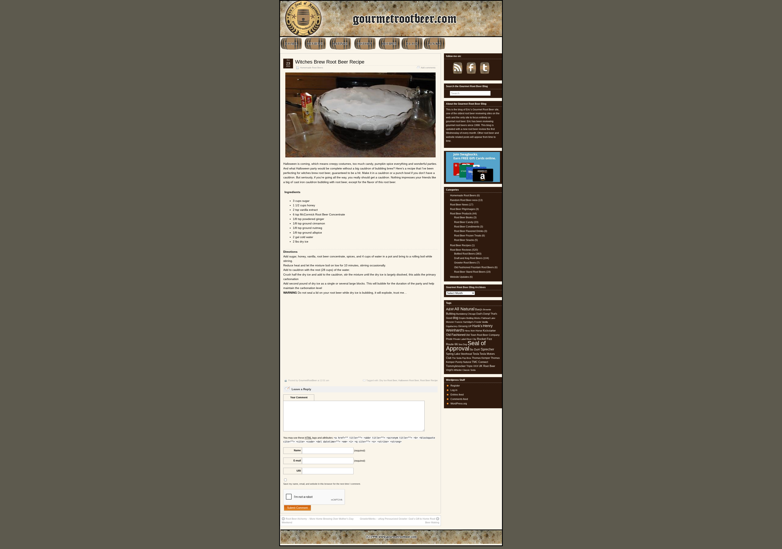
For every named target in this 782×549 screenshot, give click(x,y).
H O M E (291, 43)
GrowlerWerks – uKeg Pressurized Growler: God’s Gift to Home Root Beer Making (399, 520)
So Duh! (475, 349)
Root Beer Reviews (460, 249)
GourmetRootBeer (308, 380)
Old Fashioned (455, 334)
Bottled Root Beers (464, 253)
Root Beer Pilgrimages (462, 209)
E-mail (297, 460)
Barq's (478, 309)
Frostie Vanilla (481, 322)
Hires (467, 330)
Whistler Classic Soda (465, 370)
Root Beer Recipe (429, 380)
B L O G (412, 43)
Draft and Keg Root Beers (468, 258)
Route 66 (452, 344)
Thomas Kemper (481, 358)
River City (471, 339)
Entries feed (457, 394)
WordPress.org (458, 403)
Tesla (476, 353)
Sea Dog (462, 344)
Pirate (449, 339)
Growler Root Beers (465, 262)
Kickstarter (489, 330)
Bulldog (451, 313)
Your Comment (299, 397)
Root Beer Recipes (460, 245)
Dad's (479, 313)
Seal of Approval (466, 346)
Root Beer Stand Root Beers (469, 271)
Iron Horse (476, 330)
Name (297, 450)
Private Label (459, 339)
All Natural (464, 308)
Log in (453, 390)
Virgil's (449, 370)
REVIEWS (315, 43)
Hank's (477, 326)
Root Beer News (459, 204)
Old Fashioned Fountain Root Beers (474, 267)
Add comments (428, 67)
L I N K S (434, 43)
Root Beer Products (461, 213)
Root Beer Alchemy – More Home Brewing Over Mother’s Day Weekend (318, 520)
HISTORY (364, 43)
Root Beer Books (463, 217)
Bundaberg (461, 314)
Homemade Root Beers (311, 67)
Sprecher (487, 349)
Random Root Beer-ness (464, 200)
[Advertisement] (360, 336)
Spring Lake (453, 353)
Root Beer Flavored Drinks (468, 231)
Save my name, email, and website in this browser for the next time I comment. (322, 484)
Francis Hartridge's (464, 322)
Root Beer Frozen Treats (467, 235)
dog (455, 318)
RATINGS (340, 43)
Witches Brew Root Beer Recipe (329, 62)
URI (299, 470)
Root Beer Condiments (466, 226)
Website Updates (459, 277)
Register (455, 385)
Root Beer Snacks (464, 240)
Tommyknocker (456, 366)
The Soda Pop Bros (461, 358)
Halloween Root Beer (408, 380)
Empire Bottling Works (470, 318)
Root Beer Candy (463, 222)
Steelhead (466, 353)
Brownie (487, 309)
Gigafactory (452, 326)
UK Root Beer (487, 366)
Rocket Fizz (484, 338)
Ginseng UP (465, 326)
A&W (450, 309)
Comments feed (459, 399)
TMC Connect (480, 361)
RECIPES (389, 43)
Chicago (472, 314)
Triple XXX (472, 366)
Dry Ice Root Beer (388, 380)
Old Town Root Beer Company (483, 335)
